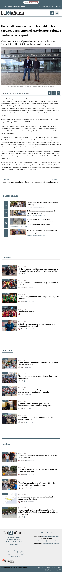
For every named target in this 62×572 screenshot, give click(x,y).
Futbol (5, 266)
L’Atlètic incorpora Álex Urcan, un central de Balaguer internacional (36, 325)
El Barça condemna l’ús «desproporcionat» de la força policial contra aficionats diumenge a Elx (38, 270)
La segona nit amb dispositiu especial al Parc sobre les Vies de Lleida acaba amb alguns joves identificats (37, 512)
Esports (5, 307)
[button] (57, 13)
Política (5, 359)
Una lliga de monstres (27, 311)
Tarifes (22, 6)
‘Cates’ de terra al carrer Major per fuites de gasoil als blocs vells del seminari (36, 484)
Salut (27, 93)
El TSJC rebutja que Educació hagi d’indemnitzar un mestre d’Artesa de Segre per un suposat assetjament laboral (41, 222)
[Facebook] (8, 553)
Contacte (17, 6)
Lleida (5, 452)
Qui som (3, 6)
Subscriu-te (10, 6)
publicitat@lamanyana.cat (51, 543)
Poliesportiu (6, 279)
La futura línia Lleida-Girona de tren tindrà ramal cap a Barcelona (36, 498)
